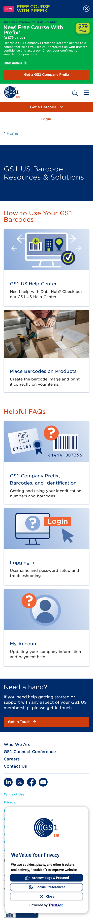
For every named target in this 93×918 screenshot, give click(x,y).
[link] (12, 91)
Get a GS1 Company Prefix (46, 74)
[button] (46, 107)
